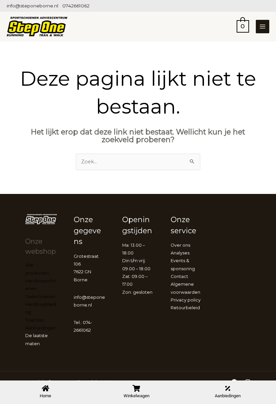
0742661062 (76, 5)
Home (45, 395)
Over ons (180, 245)
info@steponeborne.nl (32, 5)
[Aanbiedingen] (227, 388)
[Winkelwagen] (136, 388)
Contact (179, 276)
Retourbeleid (185, 307)
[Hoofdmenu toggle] (262, 26)
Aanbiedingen (228, 395)
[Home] (45, 388)
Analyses (180, 252)
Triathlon (34, 320)
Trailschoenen (40, 296)
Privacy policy (186, 299)
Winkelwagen (136, 395)
